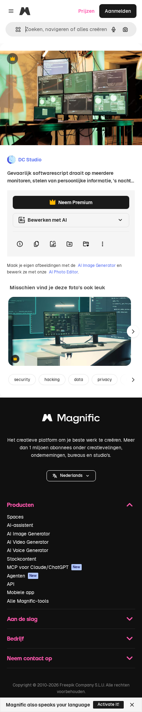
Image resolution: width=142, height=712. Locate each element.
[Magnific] (71, 419)
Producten (20, 504)
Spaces (15, 517)
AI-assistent (20, 525)
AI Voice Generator (27, 550)
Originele (45, 59)
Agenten (22, 576)
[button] (71, 475)
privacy (105, 379)
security (22, 379)
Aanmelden (118, 11)
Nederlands (71, 475)
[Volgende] (133, 331)
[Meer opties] (102, 244)
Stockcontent (21, 559)
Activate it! (108, 704)
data (78, 379)
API (10, 584)
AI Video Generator (28, 542)
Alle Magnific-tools (28, 601)
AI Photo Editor (63, 272)
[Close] (132, 705)
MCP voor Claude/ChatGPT (43, 567)
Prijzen (86, 11)
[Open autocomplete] (15, 29)
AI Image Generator (97, 265)
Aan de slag (22, 618)
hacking (52, 379)
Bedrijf (15, 638)
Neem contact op (29, 658)
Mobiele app (20, 592)
